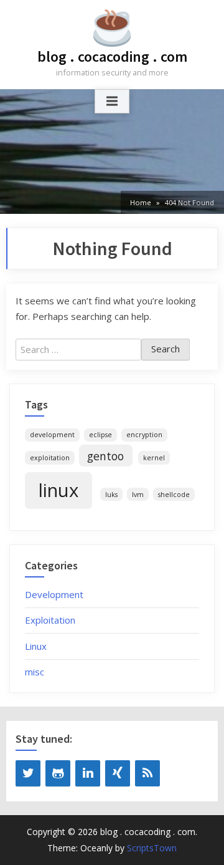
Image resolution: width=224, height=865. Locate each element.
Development (54, 594)
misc (34, 671)
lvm (138, 494)
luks (111, 494)
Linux (36, 646)
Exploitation (50, 620)
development (52, 434)
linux (58, 490)
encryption (144, 434)
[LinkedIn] (87, 773)
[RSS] (147, 773)
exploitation (50, 457)
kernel (154, 457)
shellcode (174, 494)
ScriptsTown (152, 848)
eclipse (100, 434)
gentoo (105, 455)
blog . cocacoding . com (112, 56)
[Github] (57, 773)
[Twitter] (28, 773)
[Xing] (117, 773)
